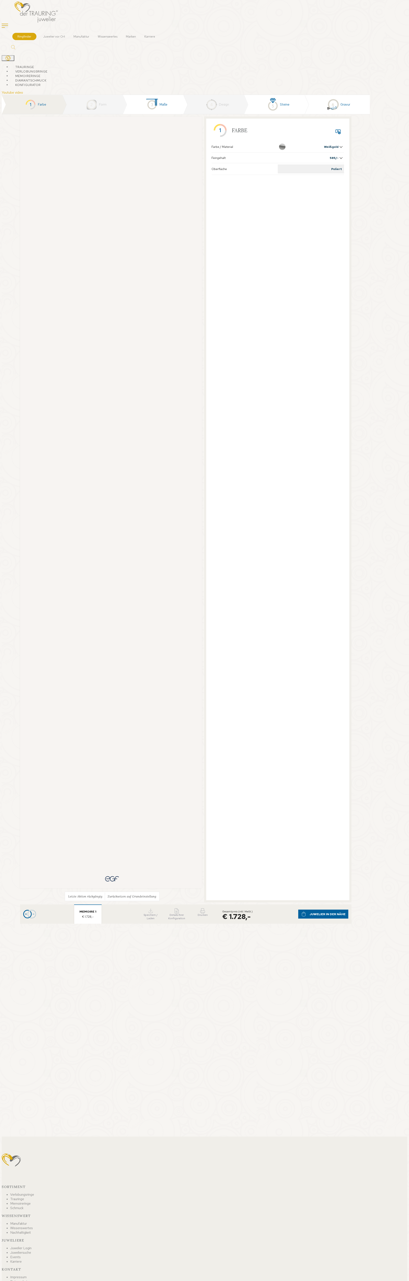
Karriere (149, 36)
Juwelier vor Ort (54, 36)
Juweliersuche (20, 1252)
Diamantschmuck (30, 80)
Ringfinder (24, 36)
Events (15, 1257)
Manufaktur (81, 36)
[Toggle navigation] (5, 26)
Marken (131, 36)
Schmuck (16, 1208)
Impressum (18, 1277)
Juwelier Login (21, 1248)
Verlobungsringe (31, 71)
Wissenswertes (107, 36)
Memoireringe (27, 76)
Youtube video (12, 92)
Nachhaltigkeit (20, 1232)
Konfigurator (28, 85)
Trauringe (24, 67)
